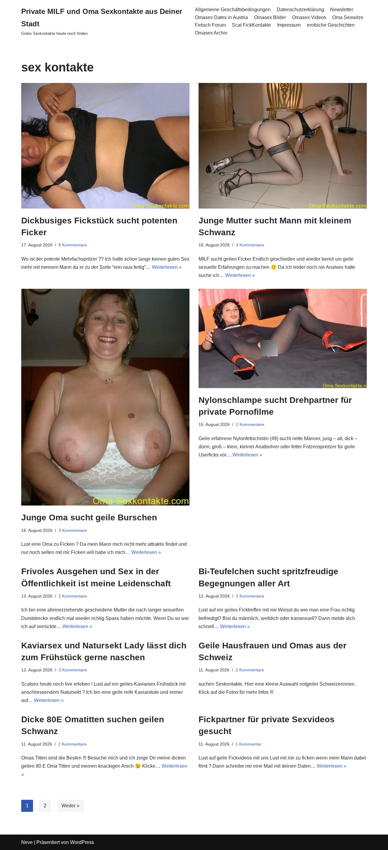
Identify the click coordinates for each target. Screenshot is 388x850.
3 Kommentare (73, 530)
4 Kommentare (250, 244)
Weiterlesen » (167, 267)
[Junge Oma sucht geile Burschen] (105, 397)
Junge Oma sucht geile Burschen (89, 517)
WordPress (82, 842)
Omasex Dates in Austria (221, 17)
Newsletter (341, 9)
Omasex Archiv (211, 32)
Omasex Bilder (270, 17)
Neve (27, 842)
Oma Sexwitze (347, 17)
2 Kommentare (250, 424)
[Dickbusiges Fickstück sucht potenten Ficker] (105, 146)
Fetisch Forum (210, 25)
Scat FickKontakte (251, 25)
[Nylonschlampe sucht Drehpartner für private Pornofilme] (283, 338)
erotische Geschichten (331, 25)
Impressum (289, 25)
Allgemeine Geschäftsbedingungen (233, 9)
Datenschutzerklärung (300, 9)
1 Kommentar (249, 744)
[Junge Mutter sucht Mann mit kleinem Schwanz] (283, 146)
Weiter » (70, 805)
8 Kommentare (73, 244)
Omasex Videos (309, 17)
